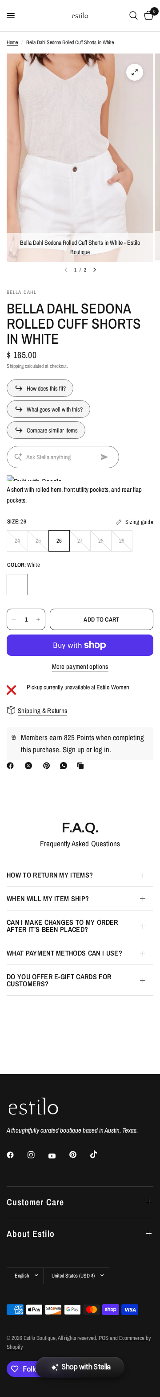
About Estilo (31, 1234)
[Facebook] (12, 765)
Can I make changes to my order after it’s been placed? (62, 925)
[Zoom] (134, 72)
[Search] (133, 15)
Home (12, 42)
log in (101, 749)
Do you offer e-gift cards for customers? (59, 980)
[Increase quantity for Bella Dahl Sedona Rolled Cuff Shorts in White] (38, 619)
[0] (147, 15)
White (17, 584)
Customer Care (35, 1202)
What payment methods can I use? (64, 953)
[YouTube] (58, 1156)
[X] (30, 765)
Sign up (73, 749)
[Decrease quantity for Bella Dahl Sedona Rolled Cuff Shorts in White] (13, 619)
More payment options (80, 666)
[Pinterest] (48, 765)
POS (103, 1338)
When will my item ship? (48, 898)
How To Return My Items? (50, 875)
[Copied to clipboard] (82, 765)
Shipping (15, 366)
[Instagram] (37, 1155)
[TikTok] (100, 1154)
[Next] (94, 269)
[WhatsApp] (65, 765)
